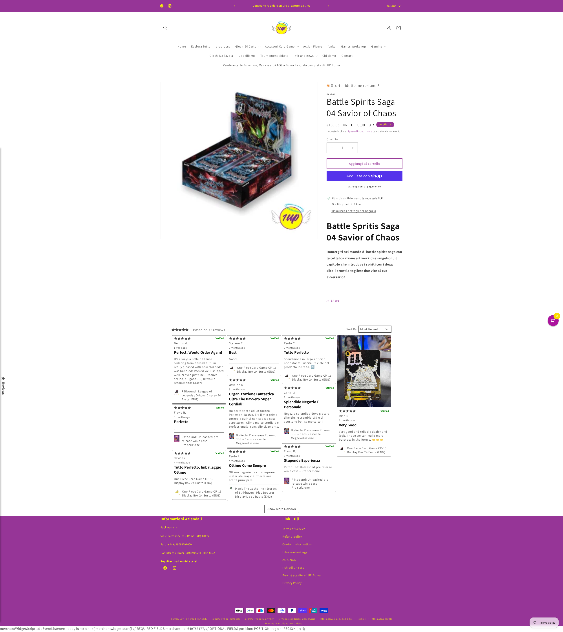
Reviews (3, 388)
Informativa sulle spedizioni (336, 618)
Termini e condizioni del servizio (297, 618)
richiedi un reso (293, 568)
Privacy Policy (292, 583)
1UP (182, 618)
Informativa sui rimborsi (226, 618)
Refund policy (292, 537)
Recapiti (362, 618)
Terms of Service (293, 529)
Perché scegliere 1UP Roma (301, 575)
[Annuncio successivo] (328, 6)
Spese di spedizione (359, 131)
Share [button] (335, 300)
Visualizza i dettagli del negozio (353, 211)
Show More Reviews (281, 509)
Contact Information (297, 544)
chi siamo (289, 560)
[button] (165, 28)
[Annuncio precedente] (234, 6)
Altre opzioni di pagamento (364, 186)
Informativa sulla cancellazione (283, 623)
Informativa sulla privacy (259, 618)
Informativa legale (381, 618)
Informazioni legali (295, 552)
